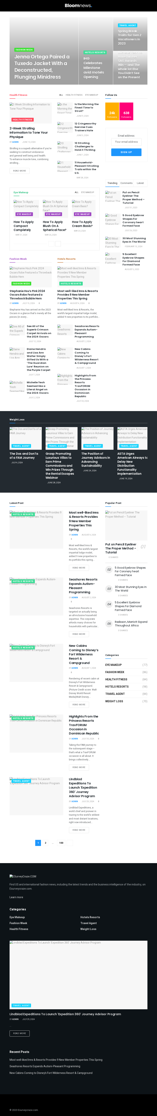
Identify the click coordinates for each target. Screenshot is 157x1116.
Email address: (126, 136)
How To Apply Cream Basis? (82, 224)
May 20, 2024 (80, 231)
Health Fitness (74, 95)
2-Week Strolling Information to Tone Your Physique (29, 132)
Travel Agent (127, 25)
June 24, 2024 (89, 470)
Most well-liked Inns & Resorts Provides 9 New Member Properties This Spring (77, 294)
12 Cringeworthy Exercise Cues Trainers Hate (85, 127)
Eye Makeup (91, 95)
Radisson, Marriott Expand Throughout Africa (131, 624)
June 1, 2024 (82, 155)
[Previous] (51, 243)
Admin (20, 84)
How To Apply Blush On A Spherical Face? (55, 226)
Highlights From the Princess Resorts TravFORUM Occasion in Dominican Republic (85, 386)
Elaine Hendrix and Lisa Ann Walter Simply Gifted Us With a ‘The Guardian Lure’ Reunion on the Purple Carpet (38, 359)
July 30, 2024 (82, 401)
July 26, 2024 (91, 84)
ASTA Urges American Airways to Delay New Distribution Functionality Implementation (132, 464)
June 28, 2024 (54, 482)
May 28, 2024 (82, 177)
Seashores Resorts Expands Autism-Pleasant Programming (87, 331)
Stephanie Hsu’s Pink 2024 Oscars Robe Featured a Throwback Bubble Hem (27, 294)
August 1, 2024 (83, 368)
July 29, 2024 (87, 801)
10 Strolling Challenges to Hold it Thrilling (85, 146)
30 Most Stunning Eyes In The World (134, 240)
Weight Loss (114, 701)
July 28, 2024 (33, 84)
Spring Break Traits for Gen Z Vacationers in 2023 (129, 37)
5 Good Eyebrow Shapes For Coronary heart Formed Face (133, 220)
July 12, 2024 (34, 341)
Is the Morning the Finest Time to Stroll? (87, 107)
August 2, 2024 (83, 341)
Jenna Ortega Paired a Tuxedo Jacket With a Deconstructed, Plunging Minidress (42, 66)
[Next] (58, 243)
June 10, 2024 (29, 142)
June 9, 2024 (82, 116)
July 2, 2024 (34, 397)
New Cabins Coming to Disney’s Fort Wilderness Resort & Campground (86, 356)
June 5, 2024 (82, 135)
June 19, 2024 (125, 478)
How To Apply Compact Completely (24, 226)
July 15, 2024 (28, 303)
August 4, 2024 (77, 303)
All (61, 95)
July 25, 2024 (125, 50)
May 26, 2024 (50, 235)
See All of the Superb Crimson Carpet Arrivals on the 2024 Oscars (39, 331)
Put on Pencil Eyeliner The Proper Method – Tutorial (134, 198)
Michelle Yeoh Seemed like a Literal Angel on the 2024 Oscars (37, 388)
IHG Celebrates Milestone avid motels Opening (93, 67)
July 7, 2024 (34, 375)
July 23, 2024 (125, 84)
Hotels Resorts (95, 52)
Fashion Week (24, 49)
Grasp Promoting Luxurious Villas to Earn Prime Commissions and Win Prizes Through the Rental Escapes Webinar (60, 466)
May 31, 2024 (21, 235)
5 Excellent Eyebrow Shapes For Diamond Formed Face (133, 259)
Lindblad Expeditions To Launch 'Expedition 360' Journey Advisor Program (83, 788)
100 (61, 843)
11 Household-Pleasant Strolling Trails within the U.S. (87, 168)
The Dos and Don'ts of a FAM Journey (24, 456)
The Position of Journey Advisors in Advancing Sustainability (95, 460)
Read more (19, 170)
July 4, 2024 (17, 462)
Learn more (16, 897)
